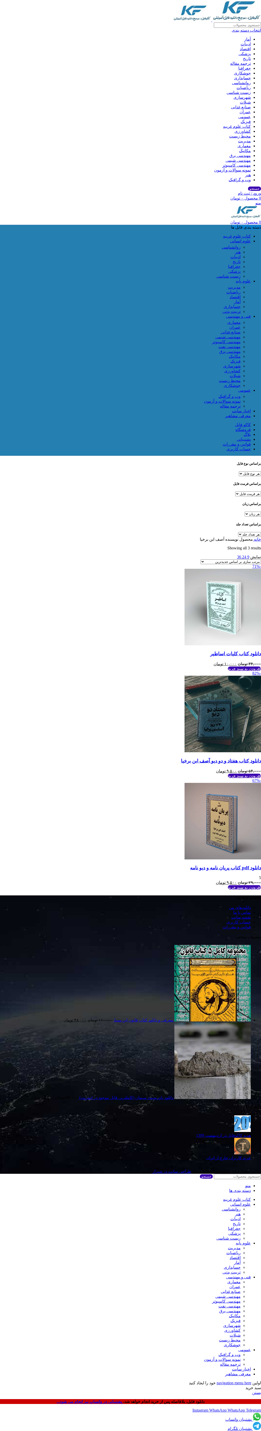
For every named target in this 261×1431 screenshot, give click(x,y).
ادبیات (246, 44)
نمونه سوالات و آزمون (232, 170)
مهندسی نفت (229, 346)
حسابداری (242, 78)
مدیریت (244, 141)
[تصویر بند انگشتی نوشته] (242, 1130)
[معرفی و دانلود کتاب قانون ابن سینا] (212, 1020)
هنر (248, 175)
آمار (247, 39)
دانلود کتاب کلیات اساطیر (235, 653)
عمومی (244, 117)
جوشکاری (242, 73)
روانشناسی (241, 83)
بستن (256, 1392)
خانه (257, 539)
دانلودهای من (240, 907)
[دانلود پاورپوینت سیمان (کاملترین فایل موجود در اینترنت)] (212, 1097)
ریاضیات (244, 87)
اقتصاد (245, 49)
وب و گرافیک (240, 180)
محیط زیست (240, 136)
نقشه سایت (241, 917)
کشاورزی (242, 131)
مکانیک (245, 151)
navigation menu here (234, 1383)
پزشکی (245, 54)
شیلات (245, 102)
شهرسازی (242, 97)
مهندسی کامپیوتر (236, 165)
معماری (244, 146)
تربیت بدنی (232, 311)
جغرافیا (244, 68)
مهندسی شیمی (238, 160)
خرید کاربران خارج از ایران (228, 1158)
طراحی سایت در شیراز (171, 1171)
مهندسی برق (240, 155)
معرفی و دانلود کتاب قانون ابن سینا (143, 1020)
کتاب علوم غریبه (237, 126)
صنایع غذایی (241, 107)
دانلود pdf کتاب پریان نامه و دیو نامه (225, 867)
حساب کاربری (239, 922)
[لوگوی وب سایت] (236, 20)
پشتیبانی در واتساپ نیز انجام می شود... (90, 1401)
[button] (244, 669)
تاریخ (247, 58)
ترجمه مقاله (240, 63)
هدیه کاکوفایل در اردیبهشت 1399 (223, 1135)
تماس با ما (242, 912)
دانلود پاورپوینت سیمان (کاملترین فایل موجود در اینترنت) (125, 1097)
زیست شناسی (239, 92)
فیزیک (246, 121)
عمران (245, 112)
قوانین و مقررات (237, 927)
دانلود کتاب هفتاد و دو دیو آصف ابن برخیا (221, 760)
